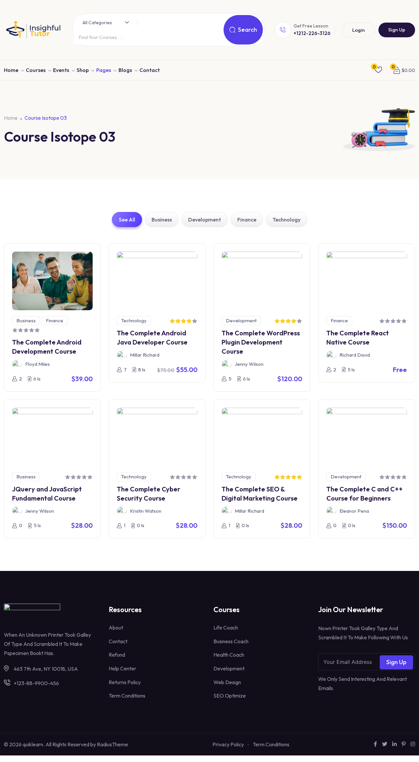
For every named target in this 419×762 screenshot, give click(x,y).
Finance (246, 219)
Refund (117, 654)
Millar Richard (144, 355)
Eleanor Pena (354, 511)
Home (11, 70)
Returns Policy (125, 682)
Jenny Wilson (249, 364)
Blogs (125, 70)
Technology (287, 219)
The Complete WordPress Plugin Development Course (261, 342)
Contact (149, 70)
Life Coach (225, 627)
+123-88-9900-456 (36, 683)
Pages (103, 70)
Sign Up (396, 30)
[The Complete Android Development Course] (52, 280)
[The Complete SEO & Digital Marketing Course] (262, 436)
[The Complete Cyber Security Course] (157, 436)
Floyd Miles (37, 364)
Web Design (227, 682)
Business (162, 219)
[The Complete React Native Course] (366, 280)
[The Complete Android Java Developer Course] (157, 280)
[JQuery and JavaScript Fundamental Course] (52, 436)
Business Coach (230, 641)
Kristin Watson (145, 511)
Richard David (354, 355)
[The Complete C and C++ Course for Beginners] (366, 436)
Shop (83, 70)
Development (204, 219)
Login (358, 30)
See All (127, 219)
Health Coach (228, 654)
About (116, 627)
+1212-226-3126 (312, 33)
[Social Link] (375, 744)
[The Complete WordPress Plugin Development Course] (262, 280)
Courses (36, 70)
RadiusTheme (112, 744)
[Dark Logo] (33, 30)
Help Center (122, 668)
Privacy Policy (228, 744)
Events (61, 70)
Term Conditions (127, 695)
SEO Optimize (229, 695)
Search (247, 29)
